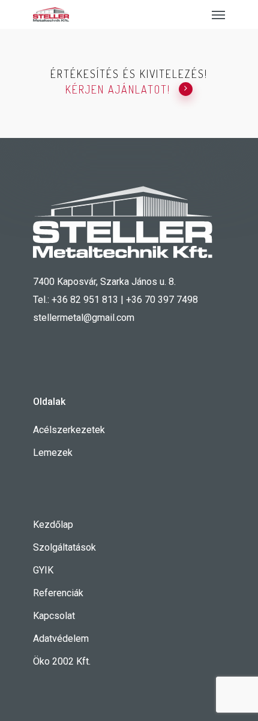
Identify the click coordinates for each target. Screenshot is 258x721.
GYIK (43, 570)
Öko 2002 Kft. (62, 661)
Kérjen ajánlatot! (117, 89)
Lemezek (53, 452)
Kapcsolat (54, 615)
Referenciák (58, 593)
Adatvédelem (61, 638)
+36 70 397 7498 (162, 299)
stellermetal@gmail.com (83, 317)
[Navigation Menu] (218, 14)
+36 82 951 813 (85, 299)
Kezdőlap (53, 524)
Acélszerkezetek (69, 429)
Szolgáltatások (64, 547)
